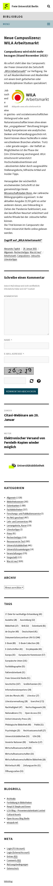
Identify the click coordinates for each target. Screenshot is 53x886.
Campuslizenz (23, 255)
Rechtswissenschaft (34, 730)
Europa (10, 654)
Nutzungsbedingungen (17, 864)
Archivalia (11, 798)
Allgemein (8, 252)
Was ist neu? (35, 252)
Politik (39, 724)
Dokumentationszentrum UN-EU (22, 637)
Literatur (33, 695)
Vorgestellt (12, 557)
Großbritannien (32, 684)
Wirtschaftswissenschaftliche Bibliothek (25, 759)
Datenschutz (13, 868)
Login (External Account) (18, 852)
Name (8, 339)
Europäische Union (16, 660)
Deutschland (30, 631)
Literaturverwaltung (16, 701)
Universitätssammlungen (18, 549)
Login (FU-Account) (16, 848)
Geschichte (12, 684)
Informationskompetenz (18, 689)
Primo (9, 533)
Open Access (33, 713)
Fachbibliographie (15, 666)
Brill (25, 625)
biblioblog (13, 17)
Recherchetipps (21, 252)
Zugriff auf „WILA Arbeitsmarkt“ (23, 240)
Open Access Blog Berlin (18, 818)
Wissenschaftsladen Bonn (18, 193)
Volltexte (35, 742)
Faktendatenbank (15, 672)
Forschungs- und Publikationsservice (24, 513)
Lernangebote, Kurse (16, 525)
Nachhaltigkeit (13, 707)
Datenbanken (13, 505)
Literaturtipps (10, 259)
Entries (12, 856)
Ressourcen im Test (16, 541)
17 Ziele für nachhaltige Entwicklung (23, 614)
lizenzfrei (37, 701)
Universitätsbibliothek (17, 545)
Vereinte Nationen (15, 742)
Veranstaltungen (14, 553)
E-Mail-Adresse (14, 353)
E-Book (10, 643)
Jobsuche (35, 255)
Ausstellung (27, 620)
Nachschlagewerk (35, 707)
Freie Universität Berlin (17, 678)
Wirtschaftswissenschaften (19, 753)
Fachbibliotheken (15, 509)
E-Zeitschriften (14, 649)
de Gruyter (12, 631)
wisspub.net (12, 822)
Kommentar (11, 296)
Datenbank (39, 625)
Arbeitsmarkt (10, 255)
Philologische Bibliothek (18, 724)
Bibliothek (11, 625)
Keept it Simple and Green (19, 806)
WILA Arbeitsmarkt (15, 71)
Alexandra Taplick (12, 248)
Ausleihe (11, 620)
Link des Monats (14, 695)
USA (36, 736)
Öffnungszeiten (14, 771)
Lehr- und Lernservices (17, 521)
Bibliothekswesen (15, 501)
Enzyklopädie (34, 649)
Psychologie (12, 730)
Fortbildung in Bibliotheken (19, 802)
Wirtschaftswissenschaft (18, 748)
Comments (14, 860)
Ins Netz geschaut (15, 517)
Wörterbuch (12, 765)
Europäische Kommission (32, 654)
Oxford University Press (18, 718)
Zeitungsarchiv (32, 765)
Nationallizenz (13, 713)
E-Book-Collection (29, 643)
